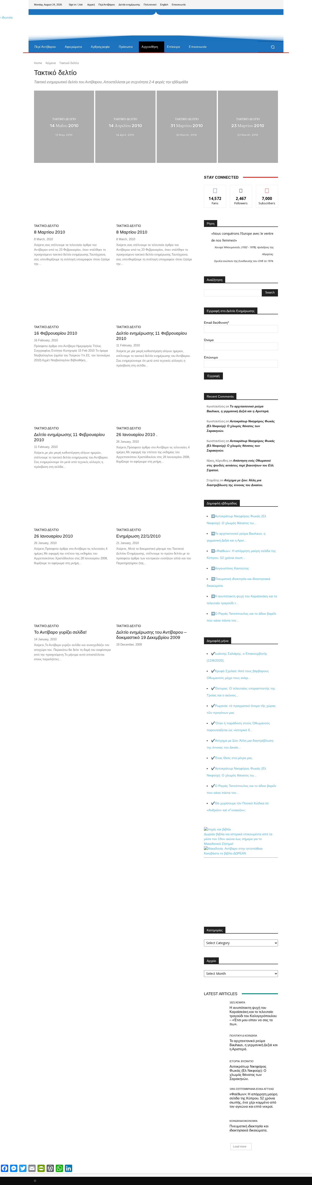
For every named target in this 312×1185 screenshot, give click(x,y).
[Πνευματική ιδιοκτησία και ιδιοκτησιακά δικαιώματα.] (215, 1126)
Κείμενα (51, 63)
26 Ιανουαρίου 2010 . (136, 434)
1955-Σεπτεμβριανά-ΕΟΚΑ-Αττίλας (252, 1089)
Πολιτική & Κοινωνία (243, 1035)
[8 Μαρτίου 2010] (72, 197)
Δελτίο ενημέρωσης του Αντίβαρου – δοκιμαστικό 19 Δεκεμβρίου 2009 (151, 635)
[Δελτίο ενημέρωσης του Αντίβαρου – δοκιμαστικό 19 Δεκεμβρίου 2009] (154, 597)
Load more (239, 1146)
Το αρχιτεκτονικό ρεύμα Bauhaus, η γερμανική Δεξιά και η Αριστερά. (254, 1045)
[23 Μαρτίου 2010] (248, 127)
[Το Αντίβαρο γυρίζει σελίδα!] (72, 597)
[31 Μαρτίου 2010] (187, 127)
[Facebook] (252, 4)
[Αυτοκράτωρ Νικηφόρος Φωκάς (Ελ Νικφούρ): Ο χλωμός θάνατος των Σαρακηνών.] (215, 1070)
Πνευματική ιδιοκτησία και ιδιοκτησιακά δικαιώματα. (249, 1128)
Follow (241, 188)
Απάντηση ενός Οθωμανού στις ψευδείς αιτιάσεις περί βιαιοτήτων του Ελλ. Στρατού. (240, 465)
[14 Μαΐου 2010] (64, 127)
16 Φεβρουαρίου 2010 (55, 333)
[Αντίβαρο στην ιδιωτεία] (67, 37)
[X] (267, 4)
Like (215, 188)
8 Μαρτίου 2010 (49, 232)
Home (38, 63)
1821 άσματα (237, 1002)
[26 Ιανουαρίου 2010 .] (154, 399)
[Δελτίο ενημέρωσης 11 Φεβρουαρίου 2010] (154, 298)
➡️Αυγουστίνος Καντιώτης (230, 568)
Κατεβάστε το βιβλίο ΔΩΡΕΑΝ (225, 853)
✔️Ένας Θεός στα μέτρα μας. (232, 758)
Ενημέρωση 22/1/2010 (138, 536)
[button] (272, 47)
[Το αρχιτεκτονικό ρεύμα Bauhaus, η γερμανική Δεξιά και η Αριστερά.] (215, 1043)
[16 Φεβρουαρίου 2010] (72, 298)
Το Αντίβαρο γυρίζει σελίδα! (60, 632)
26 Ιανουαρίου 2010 (53, 536)
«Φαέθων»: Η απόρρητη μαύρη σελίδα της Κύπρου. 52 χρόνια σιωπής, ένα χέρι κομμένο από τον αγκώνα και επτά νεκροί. (253, 1100)
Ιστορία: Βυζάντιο (242, 1061)
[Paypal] (259, 4)
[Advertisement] (194, 25)
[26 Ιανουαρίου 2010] (72, 501)
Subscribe (267, 188)
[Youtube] (274, 4)
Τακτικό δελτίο (64, 119)
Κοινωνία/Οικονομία (243, 1121)
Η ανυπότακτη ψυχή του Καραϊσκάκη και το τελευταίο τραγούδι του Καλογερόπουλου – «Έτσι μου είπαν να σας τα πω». (253, 1016)
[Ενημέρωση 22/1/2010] (154, 501)
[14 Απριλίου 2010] (125, 127)
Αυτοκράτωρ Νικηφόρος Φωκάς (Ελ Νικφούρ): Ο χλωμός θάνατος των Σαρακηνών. (241, 426)
